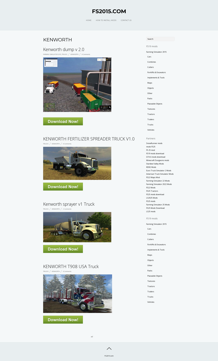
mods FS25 (150, 146)
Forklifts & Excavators (156, 72)
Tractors (151, 114)
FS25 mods (150, 201)
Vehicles (150, 130)
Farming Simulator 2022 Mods (159, 184)
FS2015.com (109, 356)
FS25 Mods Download (155, 208)
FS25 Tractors (152, 191)
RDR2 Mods (151, 167)
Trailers (150, 119)
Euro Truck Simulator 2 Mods (158, 170)
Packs (149, 98)
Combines (151, 62)
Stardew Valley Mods (155, 163)
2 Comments (67, 209)
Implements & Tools (156, 77)
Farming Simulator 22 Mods (158, 181)
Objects (150, 88)
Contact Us (126, 20)
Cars (149, 56)
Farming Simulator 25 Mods (158, 204)
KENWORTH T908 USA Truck (71, 266)
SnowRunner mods (154, 143)
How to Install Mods (106, 20)
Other (149, 93)
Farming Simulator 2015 (52, 54)
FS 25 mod (150, 150)
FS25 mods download (155, 194)
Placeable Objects (154, 103)
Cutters (150, 67)
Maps (149, 83)
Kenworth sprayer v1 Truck (68, 204)
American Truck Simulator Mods (160, 174)
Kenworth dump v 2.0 (63, 49)
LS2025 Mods (152, 198)
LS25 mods (150, 211)
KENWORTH (74, 54)
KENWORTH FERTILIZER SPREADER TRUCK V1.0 (89, 139)
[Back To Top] (109, 348)
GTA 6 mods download (155, 157)
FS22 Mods (150, 187)
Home (88, 20)
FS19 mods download (155, 153)
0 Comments (86, 54)
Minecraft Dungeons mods (157, 160)
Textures (151, 109)
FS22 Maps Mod (153, 177)
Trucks (64, 54)
